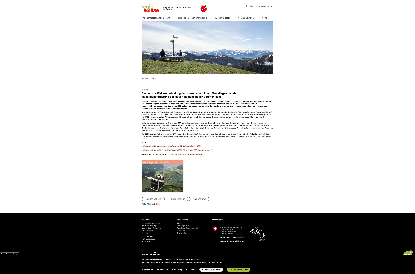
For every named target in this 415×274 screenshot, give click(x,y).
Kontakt (179, 223)
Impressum (181, 230)
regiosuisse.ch (147, 241)
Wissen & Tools (222, 17)
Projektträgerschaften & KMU (156, 17)
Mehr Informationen (215, 262)
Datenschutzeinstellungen (9, 254)
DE (269, 6)
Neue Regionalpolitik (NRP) (156, 162)
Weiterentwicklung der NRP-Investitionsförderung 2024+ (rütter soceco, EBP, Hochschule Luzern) (177, 150)
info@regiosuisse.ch (197, 154)
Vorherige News (153, 199)
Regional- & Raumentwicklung (192, 17)
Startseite (145, 78)
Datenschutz (181, 233)
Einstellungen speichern (211, 269)
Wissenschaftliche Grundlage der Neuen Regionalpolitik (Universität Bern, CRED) (172, 146)
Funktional (164, 269)
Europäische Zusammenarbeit (187, 228)
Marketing (178, 269)
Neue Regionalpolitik (184, 225)
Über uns (253, 6)
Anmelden (262, 6)
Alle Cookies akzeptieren (238, 269)
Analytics (191, 269)
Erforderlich (148, 269)
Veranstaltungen (246, 17)
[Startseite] (150, 8)
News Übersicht (177, 199)
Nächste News (199, 199)
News (265, 17)
